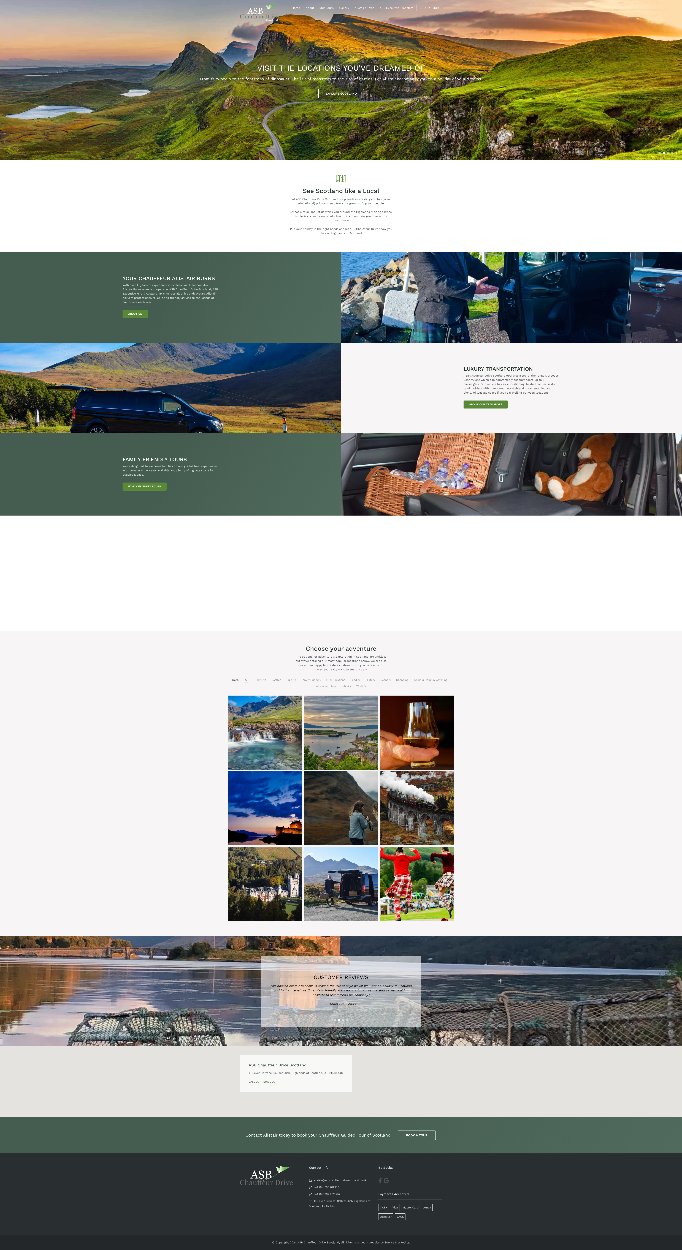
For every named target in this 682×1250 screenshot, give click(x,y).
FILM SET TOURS (341, 93)
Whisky (346, 686)
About (310, 8)
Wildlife (361, 686)
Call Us (254, 1081)
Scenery (385, 680)
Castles (276, 680)
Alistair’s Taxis (364, 8)
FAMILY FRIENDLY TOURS (144, 486)
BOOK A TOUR (429, 8)
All (246, 680)
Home (296, 8)
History (370, 680)
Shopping (402, 680)
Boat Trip (260, 680)
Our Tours (327, 8)
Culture (291, 680)
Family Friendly (311, 680)
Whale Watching (326, 686)
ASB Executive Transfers (396, 8)
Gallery (344, 8)
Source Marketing (397, 1242)
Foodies (356, 680)
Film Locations (335, 680)
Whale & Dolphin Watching (430, 680)
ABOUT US (135, 313)
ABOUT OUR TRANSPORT (485, 404)
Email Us (269, 1081)
